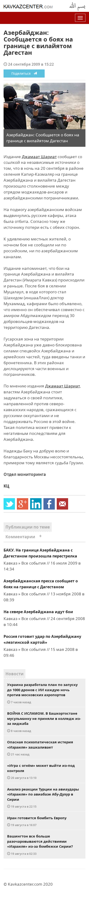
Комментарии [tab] (23, 536)
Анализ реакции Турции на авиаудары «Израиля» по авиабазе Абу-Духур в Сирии (43, 798)
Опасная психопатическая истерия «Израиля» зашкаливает (40, 748)
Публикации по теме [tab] (27, 527)
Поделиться (22, 73)
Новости (14, 673)
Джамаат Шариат (39, 156)
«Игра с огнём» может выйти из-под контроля (41, 771)
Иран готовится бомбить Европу (36, 821)
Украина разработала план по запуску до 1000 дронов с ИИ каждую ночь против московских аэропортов (42, 693)
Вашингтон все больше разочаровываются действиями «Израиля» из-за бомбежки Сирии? (40, 845)
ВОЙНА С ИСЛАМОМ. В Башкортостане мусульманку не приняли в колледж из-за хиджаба (44, 722)
